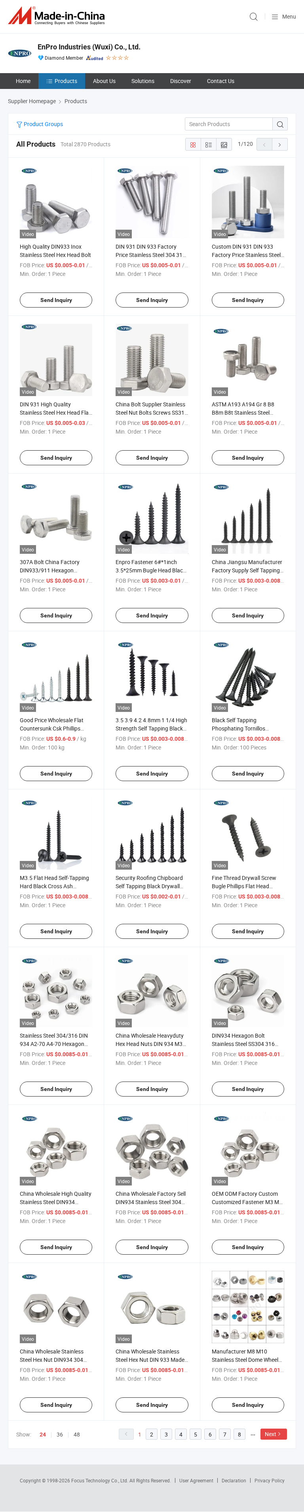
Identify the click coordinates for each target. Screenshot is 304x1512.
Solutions (142, 81)
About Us (104, 81)
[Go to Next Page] (279, 144)
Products (66, 81)
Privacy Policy (270, 1480)
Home (23, 81)
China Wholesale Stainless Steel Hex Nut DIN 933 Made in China (150, 1360)
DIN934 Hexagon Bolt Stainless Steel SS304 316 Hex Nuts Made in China (243, 1044)
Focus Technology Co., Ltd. (100, 1480)
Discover (180, 81)
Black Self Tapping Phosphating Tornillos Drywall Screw (238, 728)
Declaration (234, 1480)
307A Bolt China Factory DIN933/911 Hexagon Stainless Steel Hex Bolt (50, 570)
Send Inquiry (56, 300)
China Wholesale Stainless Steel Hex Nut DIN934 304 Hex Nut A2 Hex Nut (52, 1360)
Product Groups (43, 124)
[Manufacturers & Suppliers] (58, 15)
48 (77, 1434)
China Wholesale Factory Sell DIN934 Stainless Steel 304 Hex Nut (151, 1202)
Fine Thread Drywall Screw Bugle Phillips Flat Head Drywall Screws (244, 886)
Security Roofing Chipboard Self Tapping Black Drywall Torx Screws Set (149, 886)
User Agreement (196, 1480)
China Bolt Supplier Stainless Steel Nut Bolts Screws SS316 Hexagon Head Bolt (152, 412)
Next (270, 1434)
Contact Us (220, 81)
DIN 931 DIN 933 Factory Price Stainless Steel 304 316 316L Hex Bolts (151, 255)
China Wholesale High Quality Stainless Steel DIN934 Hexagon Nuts (55, 1202)
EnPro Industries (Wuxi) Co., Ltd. (89, 47)
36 (60, 1434)
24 (43, 1434)
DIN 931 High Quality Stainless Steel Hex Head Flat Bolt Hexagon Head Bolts (55, 412)
